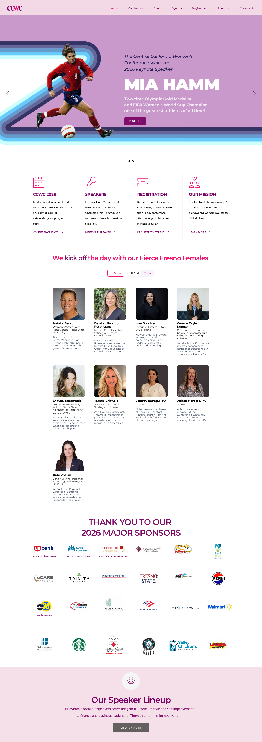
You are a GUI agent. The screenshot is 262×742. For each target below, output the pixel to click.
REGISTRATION (152, 194)
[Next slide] (254, 93)
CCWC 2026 (44, 194)
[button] (69, 321)
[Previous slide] (8, 93)
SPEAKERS (95, 194)
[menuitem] (114, 8)
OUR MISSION (202, 194)
